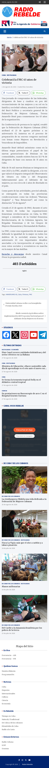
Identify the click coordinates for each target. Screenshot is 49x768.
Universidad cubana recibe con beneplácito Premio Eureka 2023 (23, 304)
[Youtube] (29, 760)
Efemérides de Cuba (10, 726)
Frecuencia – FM (9, 659)
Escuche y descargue (13, 254)
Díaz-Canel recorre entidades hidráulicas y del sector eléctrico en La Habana (24, 353)
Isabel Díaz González (25, 87)
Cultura (5, 697)
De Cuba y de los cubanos (11, 496)
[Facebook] (6, 335)
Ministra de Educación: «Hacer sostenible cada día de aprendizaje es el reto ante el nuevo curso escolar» (24, 368)
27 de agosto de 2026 (9, 358)
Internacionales (8, 694)
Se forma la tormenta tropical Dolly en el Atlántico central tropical (21, 381)
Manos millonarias (11, 586)
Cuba (4, 75)
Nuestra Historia (8, 671)
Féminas (25, 294)
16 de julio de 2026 (8, 589)
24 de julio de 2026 (8, 548)
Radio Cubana (7, 742)
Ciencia (4, 391)
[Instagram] (24, 335)
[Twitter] (15, 335)
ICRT (4, 745)
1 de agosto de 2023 (9, 87)
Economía (15, 349)
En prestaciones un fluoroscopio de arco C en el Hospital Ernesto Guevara (24, 394)
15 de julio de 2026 (8, 633)
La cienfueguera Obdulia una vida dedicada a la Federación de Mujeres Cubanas (24, 500)
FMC (30, 294)
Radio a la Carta (8, 729)
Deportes (5, 690)
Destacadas (11, 75)
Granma (5, 749)
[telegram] (43, 335)
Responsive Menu (39, 2)
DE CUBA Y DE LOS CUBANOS (16, 463)
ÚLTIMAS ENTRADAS (13, 345)
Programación (8, 674)
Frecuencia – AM (9, 655)
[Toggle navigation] (5, 31)
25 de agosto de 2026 (9, 504)
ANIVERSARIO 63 (11, 294)
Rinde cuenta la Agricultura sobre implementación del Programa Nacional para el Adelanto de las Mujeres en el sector (24, 316)
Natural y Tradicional (10, 719)
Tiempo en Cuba (8, 716)
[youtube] (34, 335)
